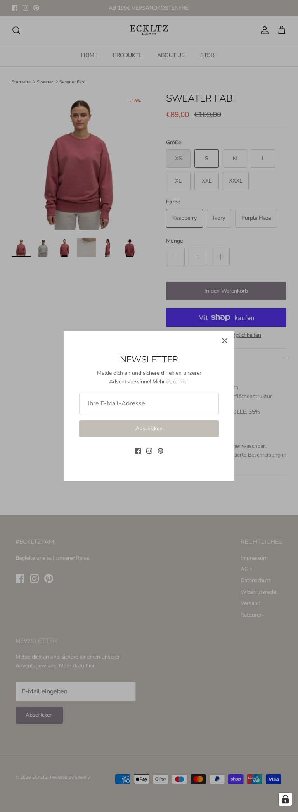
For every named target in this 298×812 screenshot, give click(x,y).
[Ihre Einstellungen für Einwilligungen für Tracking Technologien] (285, 799)
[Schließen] (224, 340)
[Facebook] (138, 451)
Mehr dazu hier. (170, 381)
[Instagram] (149, 451)
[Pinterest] (160, 451)
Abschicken (149, 428)
